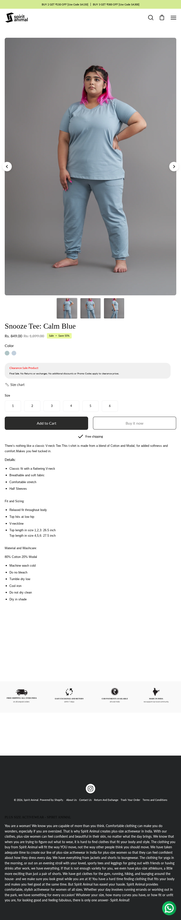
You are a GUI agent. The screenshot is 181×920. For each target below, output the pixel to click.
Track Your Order (130, 799)
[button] (15, 384)
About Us (71, 799)
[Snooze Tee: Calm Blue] (67, 308)
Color (9, 345)
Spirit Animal (31, 799)
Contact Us (85, 799)
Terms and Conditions (155, 799)
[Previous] (7, 166)
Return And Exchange (106, 799)
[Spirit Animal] (16, 17)
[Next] (174, 166)
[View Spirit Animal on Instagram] (90, 788)
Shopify (58, 799)
